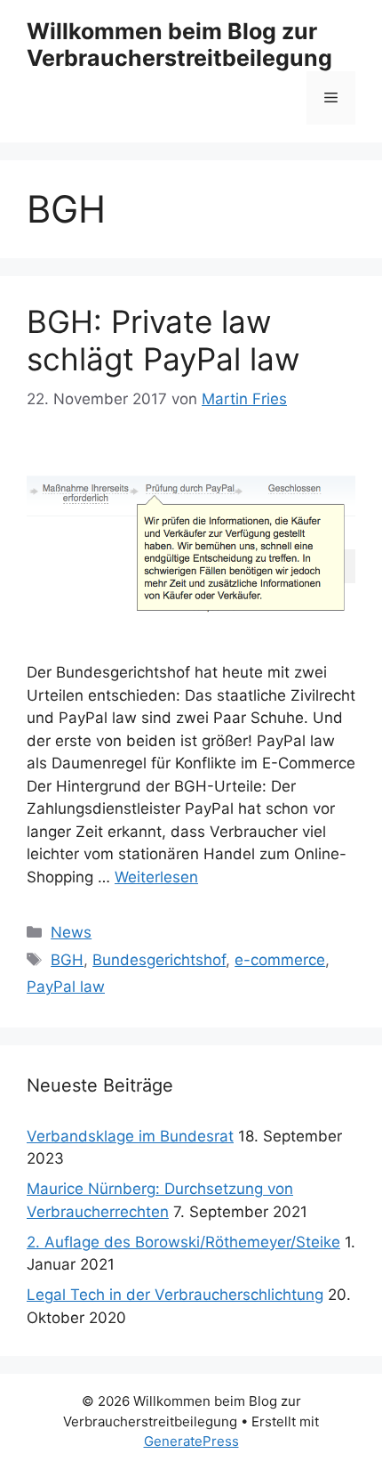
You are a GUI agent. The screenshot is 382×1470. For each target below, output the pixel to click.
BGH (67, 960)
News (71, 932)
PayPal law (66, 986)
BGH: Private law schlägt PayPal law (163, 340)
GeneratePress (191, 1441)
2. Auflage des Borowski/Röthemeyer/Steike (183, 1242)
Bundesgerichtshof (159, 960)
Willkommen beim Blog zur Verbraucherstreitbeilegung (179, 44)
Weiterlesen (156, 877)
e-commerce (280, 960)
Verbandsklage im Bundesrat (130, 1136)
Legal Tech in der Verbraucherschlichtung (175, 1295)
